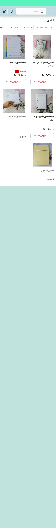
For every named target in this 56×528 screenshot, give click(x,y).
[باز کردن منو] (51, 11)
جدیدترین (44, 27)
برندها (29, 27)
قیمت (16, 27)
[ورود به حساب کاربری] (11, 11)
